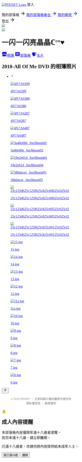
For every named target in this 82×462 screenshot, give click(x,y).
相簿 (11, 55)
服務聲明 (50, 403)
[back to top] (5, 390)
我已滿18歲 (10, 455)
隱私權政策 (33, 403)
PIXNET (25, 399)
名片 (40, 55)
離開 (25, 455)
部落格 (25, 55)
